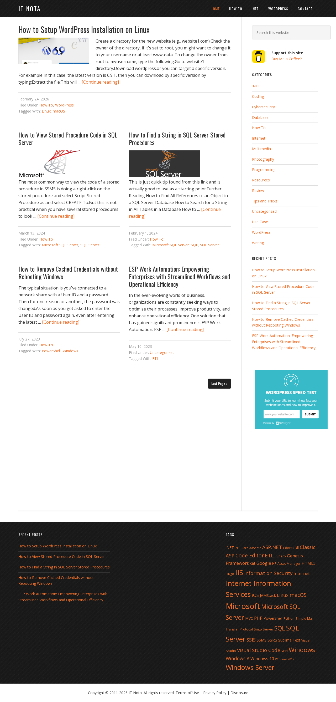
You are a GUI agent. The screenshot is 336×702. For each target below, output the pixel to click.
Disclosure (239, 692)
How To (46, 105)
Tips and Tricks (264, 201)
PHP (258, 618)
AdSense (255, 548)
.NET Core (241, 548)
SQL (194, 244)
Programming (263, 169)
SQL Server (89, 244)
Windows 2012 (284, 659)
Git (252, 563)
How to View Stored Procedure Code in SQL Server (67, 138)
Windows (70, 350)
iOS (255, 595)
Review (258, 190)
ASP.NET (272, 547)
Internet (258, 138)
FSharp (280, 556)
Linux (46, 111)
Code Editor (249, 555)
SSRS (272, 640)
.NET (256, 85)
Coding (258, 96)
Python (289, 618)
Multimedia (261, 148)
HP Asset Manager (286, 563)
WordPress (64, 105)
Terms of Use (187, 692)
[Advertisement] (124, 446)
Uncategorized (162, 352)
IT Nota (29, 8)
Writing (258, 242)
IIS (239, 572)
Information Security (268, 573)
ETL (155, 358)
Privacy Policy (214, 692)
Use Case (260, 221)
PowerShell (51, 350)
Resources (261, 179)
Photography (263, 159)
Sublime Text (289, 640)
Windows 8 (237, 658)
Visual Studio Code (258, 650)
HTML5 (309, 563)
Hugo (230, 574)
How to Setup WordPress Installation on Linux (84, 29)
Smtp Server (263, 629)
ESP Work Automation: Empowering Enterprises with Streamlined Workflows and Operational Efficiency (179, 276)
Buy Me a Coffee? (286, 58)
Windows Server (250, 667)
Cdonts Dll (291, 548)
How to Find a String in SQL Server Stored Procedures (177, 138)
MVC (249, 618)
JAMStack (268, 595)
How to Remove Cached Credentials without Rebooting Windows (68, 272)
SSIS (251, 639)
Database (260, 117)
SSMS (261, 640)
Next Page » (219, 383)
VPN (284, 651)
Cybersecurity (263, 106)
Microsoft (243, 606)
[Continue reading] (100, 82)
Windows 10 (262, 659)
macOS (59, 111)
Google (263, 563)
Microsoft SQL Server (60, 244)
